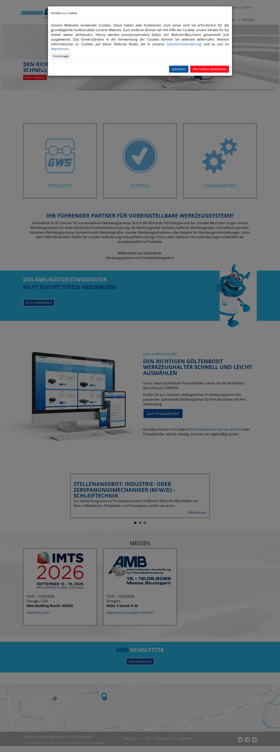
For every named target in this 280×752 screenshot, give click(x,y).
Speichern (179, 69)
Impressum (60, 49)
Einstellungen (61, 56)
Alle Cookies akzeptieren (209, 69)
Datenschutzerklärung (184, 44)
